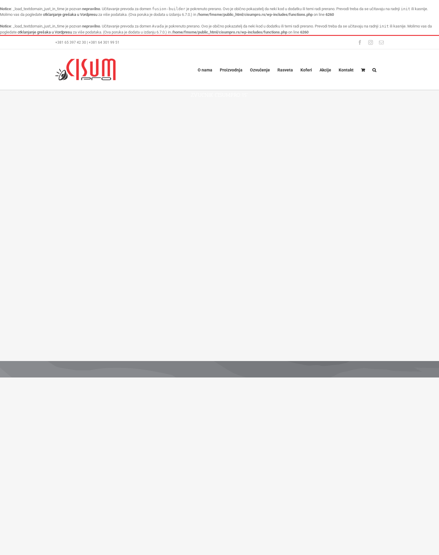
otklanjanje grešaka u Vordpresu (70, 14)
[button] (374, 69)
